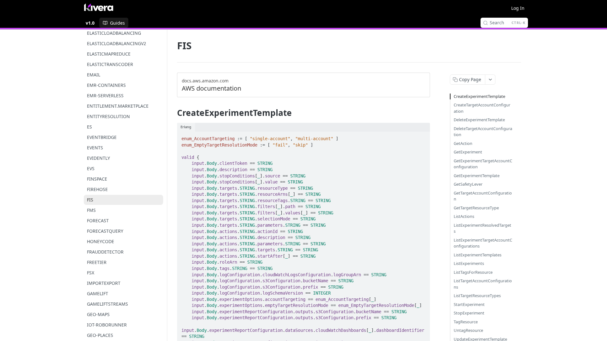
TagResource (466, 322)
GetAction (463, 143)
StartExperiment (469, 304)
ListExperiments (469, 263)
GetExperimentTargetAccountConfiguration (483, 164)
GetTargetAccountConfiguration (483, 196)
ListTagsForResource (473, 272)
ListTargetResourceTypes (477, 295)
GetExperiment (468, 152)
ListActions (464, 216)
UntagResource (468, 330)
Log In (517, 8)
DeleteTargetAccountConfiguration (483, 132)
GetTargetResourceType (476, 208)
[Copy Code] (422, 137)
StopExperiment (469, 313)
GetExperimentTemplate (477, 175)
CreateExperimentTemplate (479, 96)
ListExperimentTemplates (477, 255)
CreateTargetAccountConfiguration (482, 108)
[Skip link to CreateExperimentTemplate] (172, 113)
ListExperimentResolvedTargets (482, 228)
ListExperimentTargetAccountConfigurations (483, 243)
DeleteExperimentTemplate (479, 120)
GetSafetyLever (468, 184)
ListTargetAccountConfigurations (483, 284)
